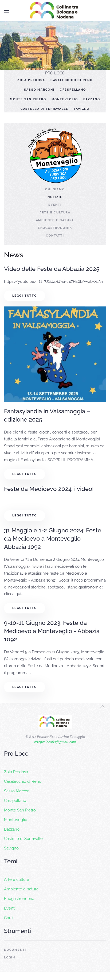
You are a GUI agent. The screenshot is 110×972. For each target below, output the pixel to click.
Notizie (55, 197)
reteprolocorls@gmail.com (55, 741)
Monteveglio (65, 99)
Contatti (55, 235)
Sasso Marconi (39, 89)
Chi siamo (55, 189)
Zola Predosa (31, 80)
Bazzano (91, 99)
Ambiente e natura (55, 220)
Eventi (55, 205)
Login (9, 957)
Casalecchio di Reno (71, 80)
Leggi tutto (24, 295)
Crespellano (73, 89)
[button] (6, 10)
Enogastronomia (55, 228)
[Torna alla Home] (55, 10)
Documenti (15, 950)
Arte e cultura (55, 212)
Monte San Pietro (28, 99)
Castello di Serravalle (44, 109)
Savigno (82, 109)
